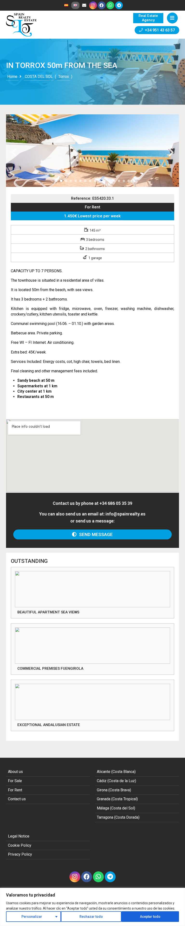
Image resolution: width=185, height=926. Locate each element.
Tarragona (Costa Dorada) (118, 817)
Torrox (63, 76)
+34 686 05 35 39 (115, 503)
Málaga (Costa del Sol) (116, 808)
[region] (92, 907)
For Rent (92, 207)
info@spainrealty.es (125, 513)
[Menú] (172, 18)
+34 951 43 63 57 (159, 30)
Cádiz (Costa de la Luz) (116, 781)
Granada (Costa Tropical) (117, 799)
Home (12, 76)
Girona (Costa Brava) (114, 790)
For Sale (15, 781)
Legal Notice (18, 836)
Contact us (17, 799)
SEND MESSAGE (95, 534)
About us (15, 771)
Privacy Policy (20, 854)
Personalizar (31, 917)
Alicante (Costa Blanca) (116, 771)
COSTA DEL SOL (39, 76)
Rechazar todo (91, 917)
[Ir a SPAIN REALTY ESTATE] (21, 25)
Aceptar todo (150, 917)
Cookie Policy (19, 845)
